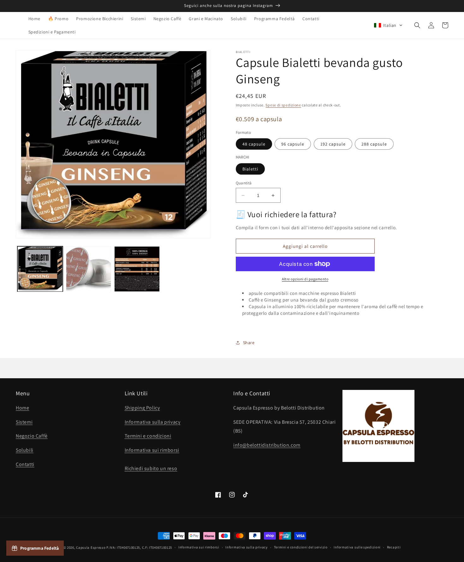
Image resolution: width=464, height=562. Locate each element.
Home (22, 407)
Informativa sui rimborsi (152, 450)
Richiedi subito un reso (151, 468)
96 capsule (292, 144)
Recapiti (394, 547)
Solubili (24, 450)
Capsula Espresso (90, 547)
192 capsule (333, 144)
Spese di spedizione (283, 105)
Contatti (25, 464)
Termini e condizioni (148, 436)
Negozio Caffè (32, 436)
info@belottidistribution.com (266, 445)
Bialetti (250, 169)
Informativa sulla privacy (153, 422)
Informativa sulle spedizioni (357, 547)
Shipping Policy (142, 407)
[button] (388, 25)
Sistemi (24, 422)
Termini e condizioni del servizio (301, 547)
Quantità (244, 183)
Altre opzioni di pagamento (305, 279)
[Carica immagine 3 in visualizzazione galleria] (137, 269)
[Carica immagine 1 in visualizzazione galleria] (40, 269)
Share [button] (249, 342)
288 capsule (374, 144)
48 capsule (253, 144)
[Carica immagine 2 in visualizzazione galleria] (88, 269)
